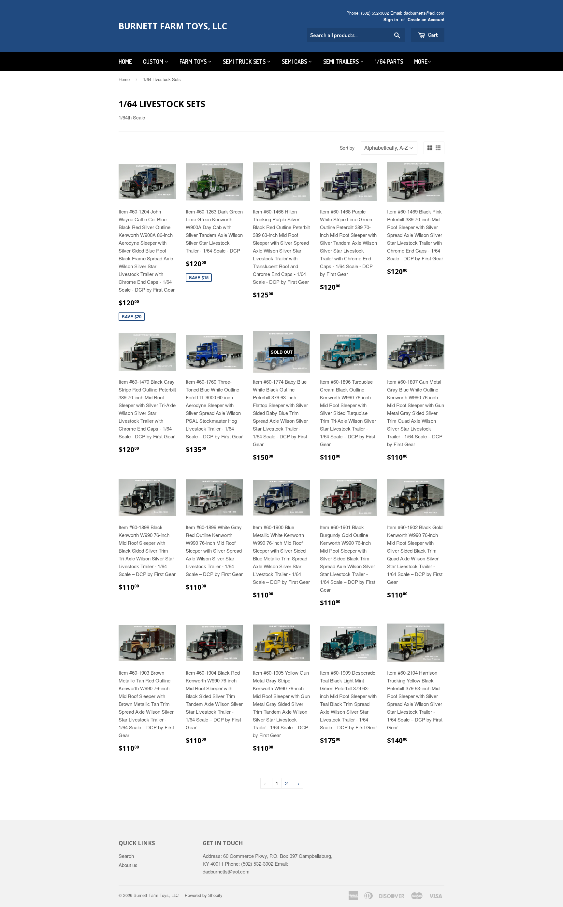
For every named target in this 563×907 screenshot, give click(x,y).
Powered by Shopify (204, 895)
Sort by (347, 147)
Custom (154, 61)
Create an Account (426, 19)
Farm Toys (194, 61)
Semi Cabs (295, 61)
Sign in (390, 19)
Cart (432, 34)
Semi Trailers (341, 61)
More (420, 61)
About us (128, 864)
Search (126, 855)
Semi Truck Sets (245, 61)
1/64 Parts (389, 61)
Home (125, 61)
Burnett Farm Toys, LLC (173, 26)
